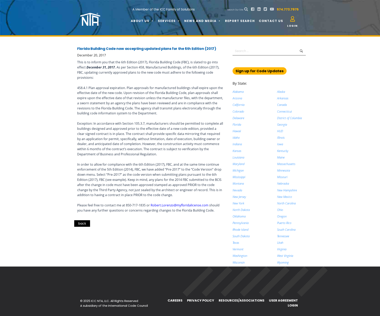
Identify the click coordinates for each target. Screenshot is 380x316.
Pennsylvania (241, 223)
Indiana (237, 144)
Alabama (238, 92)
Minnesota (283, 170)
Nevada (237, 190)
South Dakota (241, 236)
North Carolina (286, 203)
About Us (140, 21)
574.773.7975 (288, 9)
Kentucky (282, 151)
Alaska (281, 92)
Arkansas (282, 98)
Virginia (281, 249)
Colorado (238, 111)
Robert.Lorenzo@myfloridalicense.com (179, 205)
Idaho (236, 137)
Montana (238, 183)
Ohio (280, 210)
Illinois (281, 137)
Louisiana (238, 157)
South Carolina (286, 230)
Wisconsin (239, 262)
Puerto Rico (284, 223)
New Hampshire (287, 190)
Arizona (237, 98)
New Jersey (239, 197)
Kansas (237, 151)
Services (167, 21)
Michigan (238, 170)
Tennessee (283, 236)
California (238, 105)
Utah (280, 243)
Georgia (282, 124)
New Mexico (284, 197)
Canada (282, 105)
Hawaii (237, 131)
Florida (237, 124)
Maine (281, 157)
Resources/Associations (241, 300)
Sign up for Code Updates (260, 70)
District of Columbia (289, 118)
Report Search (240, 21)
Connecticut (284, 111)
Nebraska (283, 183)
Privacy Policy (200, 300)
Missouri (282, 177)
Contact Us (271, 21)
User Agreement (283, 300)
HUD (280, 131)
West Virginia (285, 256)
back (82, 223)
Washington (240, 256)
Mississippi (239, 177)
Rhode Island (240, 230)
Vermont (238, 249)
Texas (236, 243)
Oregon (282, 216)
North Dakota (241, 210)
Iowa (280, 144)
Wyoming (283, 262)
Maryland (238, 164)
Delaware (238, 118)
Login (293, 305)
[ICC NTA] (110, 16)
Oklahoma (239, 216)
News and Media (200, 21)
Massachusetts (286, 164)
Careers (175, 300)
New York (238, 203)
